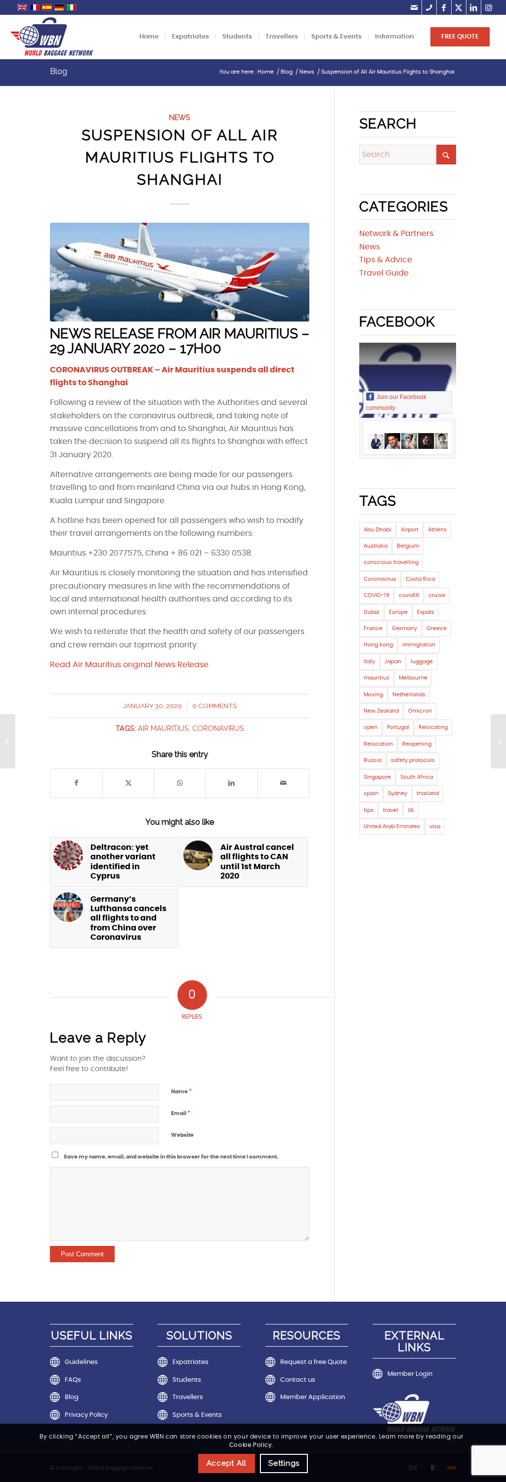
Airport (410, 529)
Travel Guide (384, 273)
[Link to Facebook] (444, 7)
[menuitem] (149, 37)
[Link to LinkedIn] (473, 7)
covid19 (409, 595)
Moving (373, 694)
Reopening (416, 744)
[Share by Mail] (283, 783)
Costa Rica (420, 579)
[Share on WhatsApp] (180, 783)
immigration (418, 644)
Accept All (227, 1463)
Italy (369, 661)
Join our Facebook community (396, 402)
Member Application (312, 1397)
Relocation (378, 744)
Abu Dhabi (377, 529)
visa (434, 826)
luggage (422, 661)
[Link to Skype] (429, 7)
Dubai (372, 612)
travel (390, 810)
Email (180, 1113)
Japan (392, 661)
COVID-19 (376, 595)
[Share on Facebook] (76, 783)
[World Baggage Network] (52, 37)
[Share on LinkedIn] (231, 783)
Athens (437, 529)
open (371, 727)
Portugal (398, 727)
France (373, 628)
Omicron (420, 711)
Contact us (297, 1380)
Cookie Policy (250, 1445)
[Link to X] (459, 7)
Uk (411, 810)
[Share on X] (128, 783)
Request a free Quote (313, 1362)
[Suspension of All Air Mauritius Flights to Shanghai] (179, 272)
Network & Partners (396, 234)
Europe (398, 612)
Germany (404, 628)
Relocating (433, 727)
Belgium (408, 546)
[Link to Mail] (414, 7)
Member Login (409, 1374)
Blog (58, 71)
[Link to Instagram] (488, 7)
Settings (283, 1463)
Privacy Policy (86, 1415)
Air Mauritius (163, 728)
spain (371, 793)
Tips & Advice (385, 260)
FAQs (73, 1380)
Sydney (397, 793)
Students (186, 1380)
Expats (425, 612)
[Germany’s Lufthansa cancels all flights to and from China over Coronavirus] (7, 741)
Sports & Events (197, 1415)
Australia (375, 546)
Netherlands (408, 694)
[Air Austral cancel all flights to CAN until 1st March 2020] (498, 741)
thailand (428, 793)
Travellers (187, 1397)
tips (369, 810)
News (179, 117)
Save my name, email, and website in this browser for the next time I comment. (171, 1157)
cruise (436, 595)
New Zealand (381, 711)
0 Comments (214, 706)
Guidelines (81, 1362)
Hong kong (378, 644)
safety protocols (413, 760)
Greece (436, 628)
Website (182, 1135)
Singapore (377, 777)
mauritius (376, 678)
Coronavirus (218, 728)
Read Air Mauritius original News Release (129, 665)
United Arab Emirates (392, 826)
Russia (372, 760)
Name (181, 1091)
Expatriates (190, 1362)
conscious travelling (391, 562)
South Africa (416, 777)
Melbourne (413, 678)
